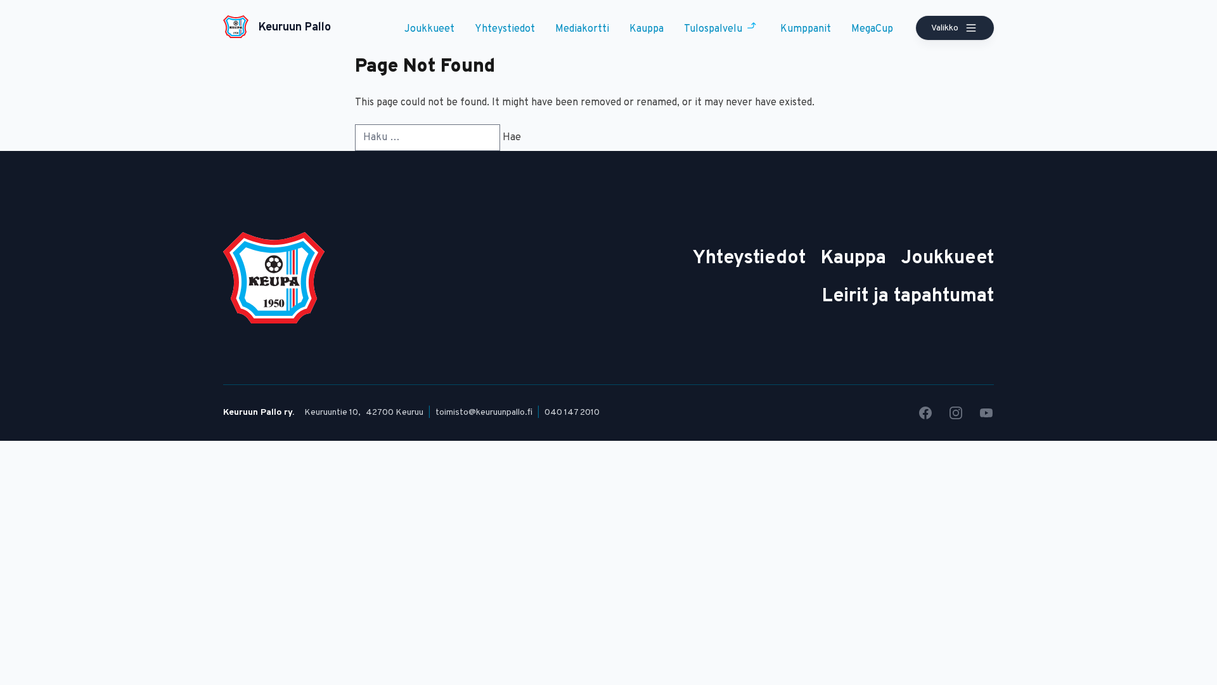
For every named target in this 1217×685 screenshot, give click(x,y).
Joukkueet (429, 29)
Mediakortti (582, 29)
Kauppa (646, 29)
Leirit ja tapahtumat (908, 296)
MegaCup (872, 29)
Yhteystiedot (505, 29)
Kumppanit (805, 29)
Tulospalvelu (713, 29)
